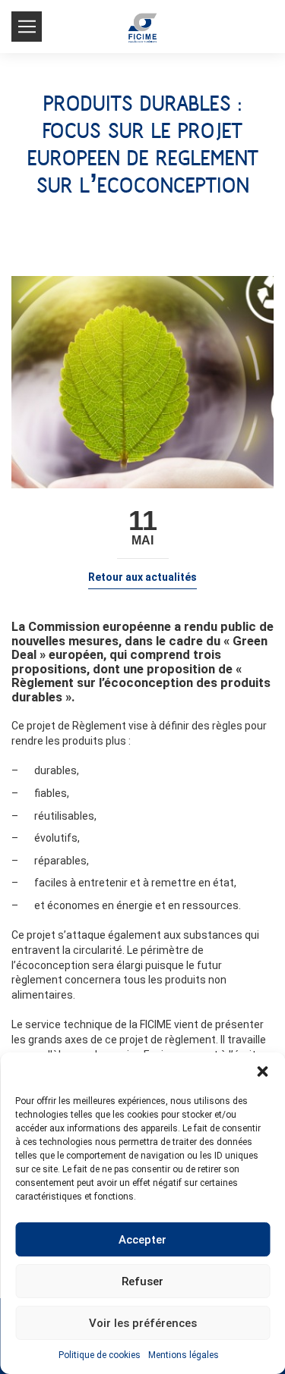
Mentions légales (183, 1355)
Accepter (142, 1240)
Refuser (142, 1281)
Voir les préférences (143, 1323)
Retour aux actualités (142, 577)
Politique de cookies (100, 1355)
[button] (262, 1071)
